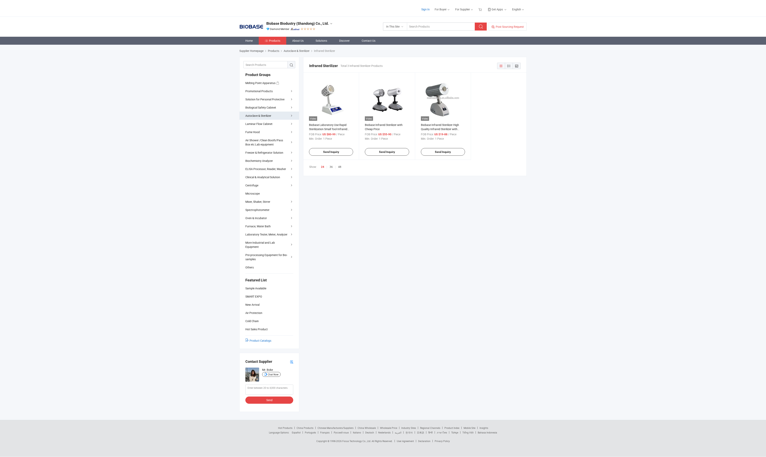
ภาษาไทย (442, 432)
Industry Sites (408, 427)
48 (339, 167)
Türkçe (454, 432)
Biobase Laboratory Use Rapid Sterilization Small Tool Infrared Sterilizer (328, 129)
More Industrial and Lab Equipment (260, 245)
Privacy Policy (442, 441)
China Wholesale (367, 427)
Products (274, 41)
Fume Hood (252, 132)
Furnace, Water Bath (258, 226)
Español (296, 432)
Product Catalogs (260, 340)
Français (325, 432)
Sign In (425, 9)
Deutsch (369, 432)
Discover (344, 41)
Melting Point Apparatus (260, 83)
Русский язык (341, 432)
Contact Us (368, 41)
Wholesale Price (388, 427)
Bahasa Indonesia (487, 432)
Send (269, 400)
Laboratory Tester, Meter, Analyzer (266, 234)
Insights (484, 427)
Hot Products (285, 427)
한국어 (409, 432)
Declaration (424, 441)
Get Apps (497, 9)
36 (331, 167)
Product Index (451, 427)
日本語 (420, 432)
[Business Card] (291, 361)
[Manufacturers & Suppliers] (265, 8)
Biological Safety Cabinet (260, 107)
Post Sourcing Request (510, 27)
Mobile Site (469, 427)
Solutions (321, 41)
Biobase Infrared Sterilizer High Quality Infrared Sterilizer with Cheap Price (440, 129)
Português (310, 432)
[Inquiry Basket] (481, 9)
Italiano (357, 432)
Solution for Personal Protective (264, 99)
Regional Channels (430, 427)
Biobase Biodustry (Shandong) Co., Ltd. (297, 23)
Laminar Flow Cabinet (258, 124)
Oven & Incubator (256, 218)
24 (322, 166)
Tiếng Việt (468, 432)
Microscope (252, 193)
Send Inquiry (331, 151)
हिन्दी (430, 432)
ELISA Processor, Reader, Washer (265, 169)
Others (249, 267)
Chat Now (273, 374)
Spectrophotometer (257, 210)
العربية (398, 432)
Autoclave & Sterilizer (258, 116)
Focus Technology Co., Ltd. (357, 441)
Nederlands (384, 432)
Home (249, 41)
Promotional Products (259, 91)
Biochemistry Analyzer (259, 161)
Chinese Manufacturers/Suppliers (335, 427)
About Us (298, 41)
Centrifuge (251, 185)
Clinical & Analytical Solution (262, 177)
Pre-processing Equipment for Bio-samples (266, 257)
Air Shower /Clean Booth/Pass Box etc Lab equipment (264, 142)
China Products (305, 427)
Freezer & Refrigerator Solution (264, 152)
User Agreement (405, 441)
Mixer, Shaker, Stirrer (257, 202)
